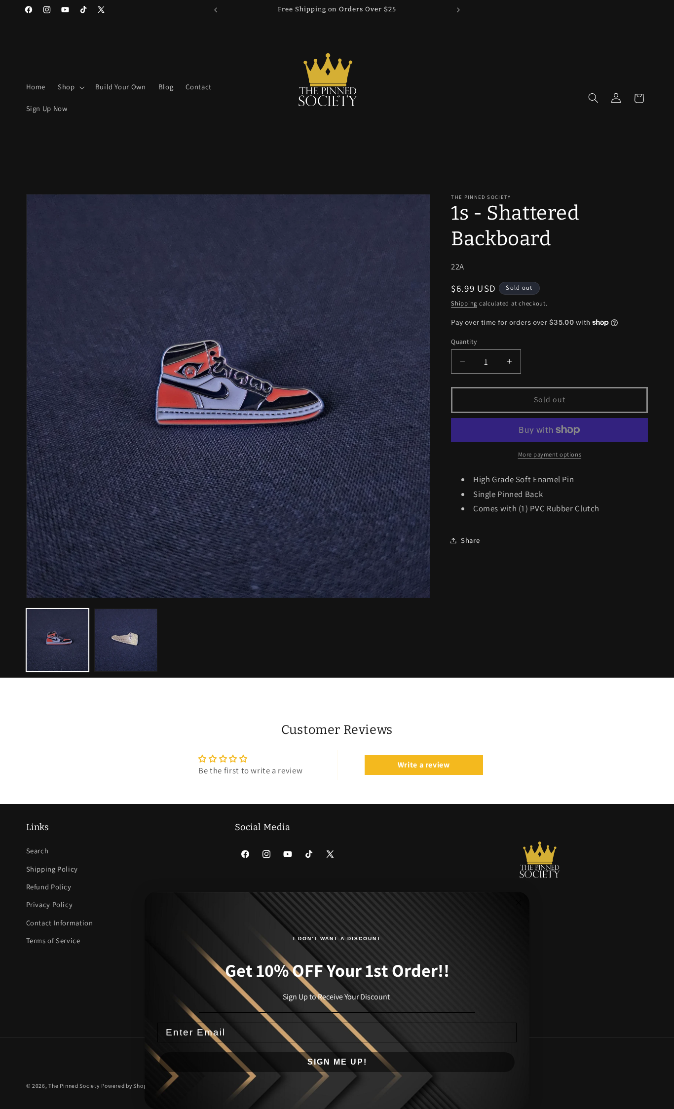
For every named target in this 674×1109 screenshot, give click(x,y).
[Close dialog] (518, 903)
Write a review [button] (424, 765)
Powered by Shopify (127, 1085)
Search (37, 850)
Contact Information (59, 922)
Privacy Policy (49, 904)
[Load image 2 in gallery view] (125, 640)
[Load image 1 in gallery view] (57, 640)
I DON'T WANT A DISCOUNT (337, 938)
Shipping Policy (52, 869)
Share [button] (470, 540)
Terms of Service (53, 940)
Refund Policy (49, 886)
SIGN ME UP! (337, 1062)
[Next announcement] (458, 10)
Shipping (464, 303)
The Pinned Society (73, 1085)
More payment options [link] (550, 454)
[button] (70, 87)
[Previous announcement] (215, 10)
